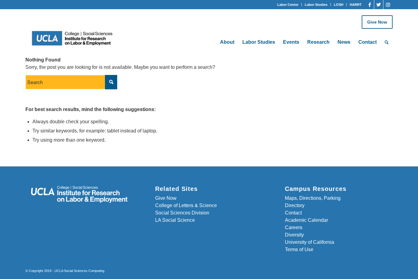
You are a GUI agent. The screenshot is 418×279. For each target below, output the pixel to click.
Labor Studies (316, 4)
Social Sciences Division (182, 212)
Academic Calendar (306, 220)
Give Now (377, 22)
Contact (293, 212)
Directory (294, 205)
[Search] (387, 42)
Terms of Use (299, 249)
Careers (293, 227)
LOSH (338, 4)
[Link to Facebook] (369, 4)
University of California (309, 242)
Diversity (294, 234)
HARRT (356, 4)
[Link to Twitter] (378, 4)
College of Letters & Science (186, 205)
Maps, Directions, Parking (313, 198)
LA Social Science (175, 220)
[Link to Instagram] (388, 4)
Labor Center (287, 4)
